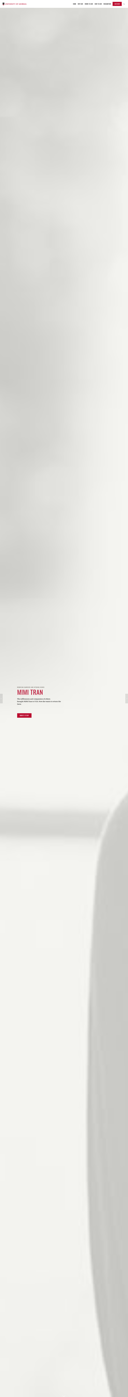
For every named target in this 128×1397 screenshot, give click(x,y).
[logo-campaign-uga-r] (14, 4)
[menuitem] (74, 4)
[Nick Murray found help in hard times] (1, 698)
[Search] (124, 4)
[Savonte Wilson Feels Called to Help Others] (126, 698)
